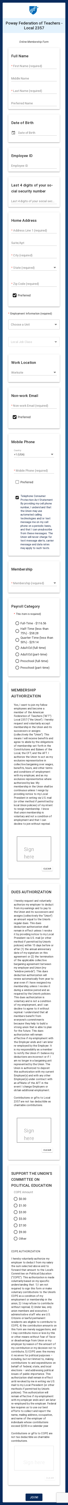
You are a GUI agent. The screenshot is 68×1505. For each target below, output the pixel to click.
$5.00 (22, 1218)
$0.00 (22, 1199)
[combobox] (34, 266)
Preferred (24, 295)
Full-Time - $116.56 (33, 623)
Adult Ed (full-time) (33, 647)
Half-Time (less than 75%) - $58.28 (34, 631)
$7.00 (22, 1225)
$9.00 (22, 1232)
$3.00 (22, 1212)
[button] (55, 267)
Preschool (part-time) (35, 667)
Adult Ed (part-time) (33, 654)
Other (22, 1238)
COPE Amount (23, 1192)
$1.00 (22, 1205)
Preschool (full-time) (34, 661)
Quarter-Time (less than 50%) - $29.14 (36, 640)
